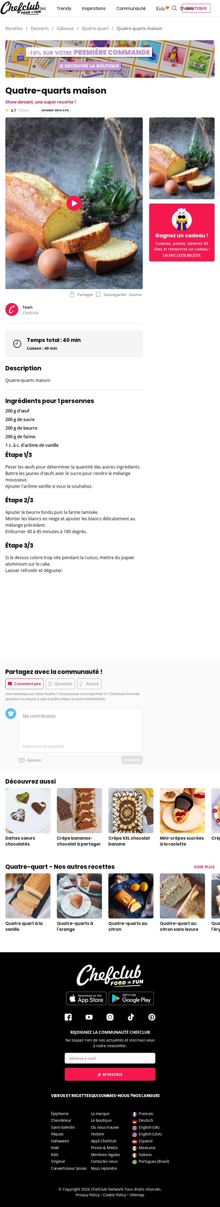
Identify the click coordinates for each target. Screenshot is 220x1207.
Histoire (97, 1133)
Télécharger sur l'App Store (86, 998)
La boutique (101, 1120)
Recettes (36, 8)
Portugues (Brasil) (154, 1161)
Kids (54, 1154)
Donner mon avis (55, 110)
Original (58, 1161)
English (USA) (150, 1133)
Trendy (64, 8)
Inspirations (94, 8)
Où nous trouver (105, 1127)
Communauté (131, 8)
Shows (186, 8)
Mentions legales (105, 1154)
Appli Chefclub (103, 1140)
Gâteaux (65, 28)
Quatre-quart (95, 28)
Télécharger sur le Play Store (131, 998)
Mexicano (147, 1147)
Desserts (40, 28)
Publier (132, 759)
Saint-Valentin (63, 1127)
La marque (100, 1113)
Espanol (145, 1140)
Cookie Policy (114, 1194)
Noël (55, 1147)
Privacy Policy (88, 1194)
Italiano (145, 1154)
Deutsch (146, 1120)
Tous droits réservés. (143, 1189)
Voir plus (204, 866)
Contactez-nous (104, 1161)
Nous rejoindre (104, 1168)
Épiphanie (59, 1113)
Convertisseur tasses (69, 1168)
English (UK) (149, 1127)
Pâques (57, 1133)
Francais (146, 1113)
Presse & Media (104, 1147)
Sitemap (137, 1194)
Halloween (60, 1140)
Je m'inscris (110, 1074)
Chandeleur (61, 1120)
